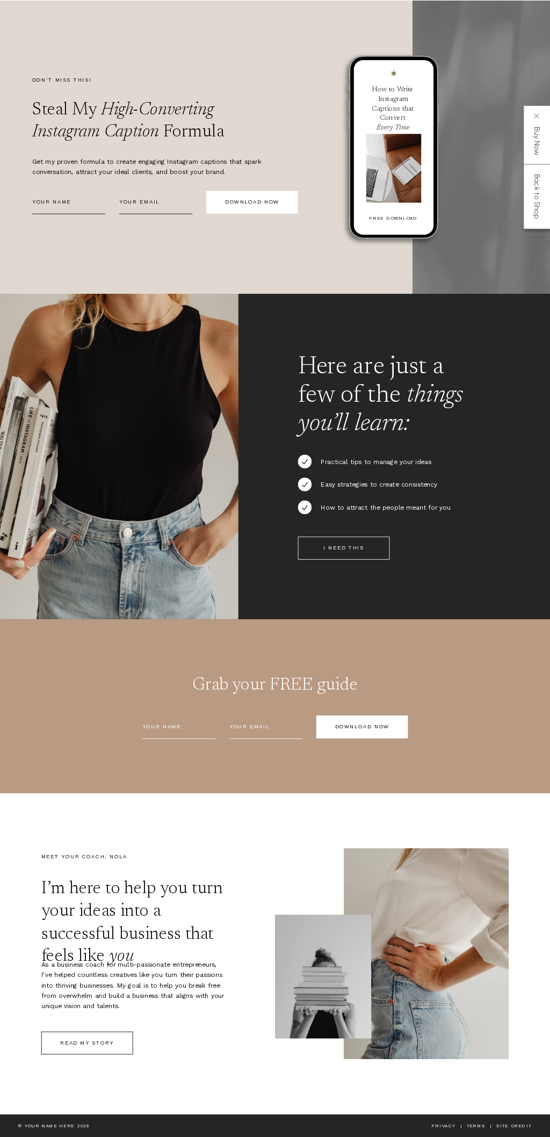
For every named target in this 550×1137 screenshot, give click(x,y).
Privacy (443, 1126)
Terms (476, 1126)
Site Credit (514, 1126)
